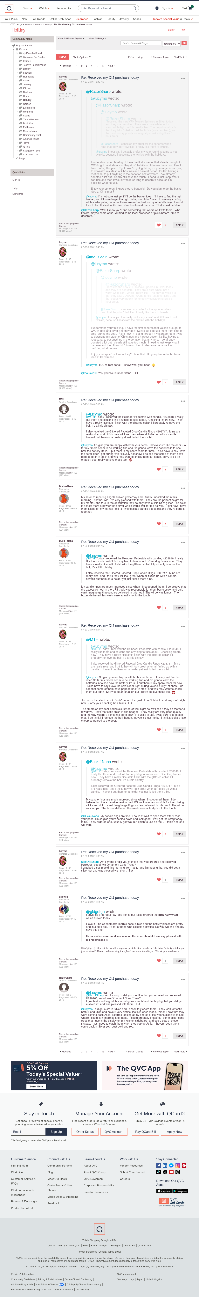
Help (182, 29)
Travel (26, 142)
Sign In (171, 29)
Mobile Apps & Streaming (62, 1196)
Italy (131, 1279)
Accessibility (82, 1289)
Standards (17, 193)
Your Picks (11, 18)
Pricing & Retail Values (50, 1279)
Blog (50, 1172)
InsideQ (27, 61)
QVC (12, 24)
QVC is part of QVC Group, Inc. (64, 1245)
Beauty (111, 18)
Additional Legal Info (22, 1284)
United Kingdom (154, 1279)
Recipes (27, 92)
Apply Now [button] (174, 1131)
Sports (26, 115)
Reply (179, 225)
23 (69, 472)
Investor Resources (96, 1192)
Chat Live (17, 1172)
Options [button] (183, 78)
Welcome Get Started (34, 57)
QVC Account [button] (114, 1131)
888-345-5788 (20, 1165)
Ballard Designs (99, 1245)
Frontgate (116, 1245)
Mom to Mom (30, 131)
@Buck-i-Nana (98, 761)
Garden (27, 103)
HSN (85, 1245)
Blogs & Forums (24, 24)
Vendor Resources (131, 1165)
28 (69, 883)
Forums (38, 24)
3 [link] (86, 66)
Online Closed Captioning (78, 1279)
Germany (122, 1279)
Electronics (29, 107)
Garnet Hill (129, 1245)
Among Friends (31, 138)
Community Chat (32, 134)
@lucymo (99, 98)
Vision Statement (64, 1289)
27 (69, 837)
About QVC (91, 1165)
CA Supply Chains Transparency (84, 1284)
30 (69, 1039)
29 (69, 964)
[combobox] (104, 8)
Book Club (28, 123)
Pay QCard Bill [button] (145, 1131)
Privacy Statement (87, 1251)
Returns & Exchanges (24, 1201)
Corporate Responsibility (99, 1185)
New (24, 18)
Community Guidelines (23, 1279)
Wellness (28, 111)
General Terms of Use (110, 1251)
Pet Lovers (28, 127)
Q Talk (26, 146)
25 (69, 610)
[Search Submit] (135, 8)
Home (26, 96)
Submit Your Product (132, 1172)
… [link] (97, 65)
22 (69, 385)
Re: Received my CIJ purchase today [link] (73, 24)
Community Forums (59, 1165)
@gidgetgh (95, 911)
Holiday (48, 24)
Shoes (137, 18)
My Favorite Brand (32, 53)
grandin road (145, 1245)
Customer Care (31, 154)
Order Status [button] (85, 1131)
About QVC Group (95, 1172)
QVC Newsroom (94, 1178)
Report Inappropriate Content (69, 224)
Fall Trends (38, 18)
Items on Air (64, 8)
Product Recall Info (22, 1208)
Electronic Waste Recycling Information (31, 1289)
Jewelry (124, 18)
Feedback (53, 1203)
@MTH (90, 417)
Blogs (22, 158)
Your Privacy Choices (47, 1284)
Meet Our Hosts (57, 1178)
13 (103, 65)
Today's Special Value (34, 64)
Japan (140, 1279)
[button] (158, 8)
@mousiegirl (96, 257)
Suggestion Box (31, 150)
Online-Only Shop (60, 18)
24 (69, 527)
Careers (125, 1178)
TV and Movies (31, 119)
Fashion (97, 18)
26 (69, 733)
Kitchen (27, 88)
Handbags (28, 76)
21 (69, 228)
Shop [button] (26, 8)
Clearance (82, 18)
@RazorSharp (98, 91)
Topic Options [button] (80, 57)
